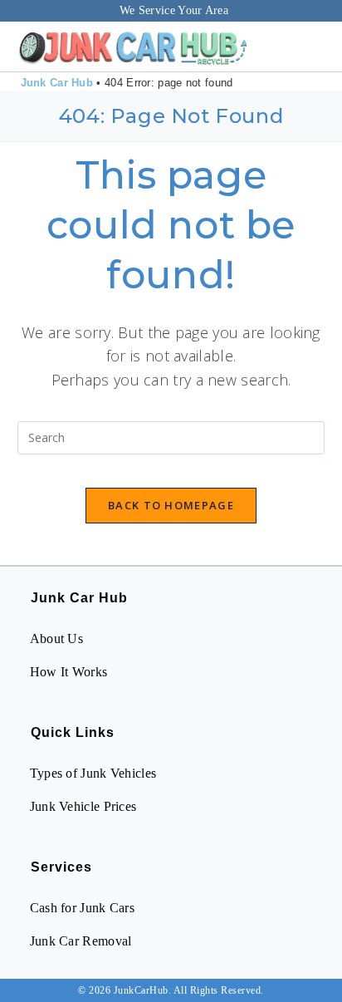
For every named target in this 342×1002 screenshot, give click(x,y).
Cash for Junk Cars (82, 908)
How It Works (69, 672)
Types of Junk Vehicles (93, 773)
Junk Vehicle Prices (83, 806)
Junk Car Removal (81, 941)
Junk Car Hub (57, 82)
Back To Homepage (171, 505)
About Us (56, 638)
